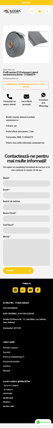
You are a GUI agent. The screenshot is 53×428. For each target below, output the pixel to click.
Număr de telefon (11, 201)
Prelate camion (10, 347)
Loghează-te (11, 84)
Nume (6, 178)
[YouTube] (30, 290)
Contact (6, 366)
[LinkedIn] (15, 290)
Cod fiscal (8, 225)
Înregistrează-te (25, 84)
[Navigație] (47, 11)
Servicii (6, 352)
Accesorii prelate (11, 361)
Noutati (6, 370)
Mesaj (6, 236)
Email (6, 189)
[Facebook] (37, 290)
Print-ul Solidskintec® (13, 357)
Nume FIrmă (9, 213)
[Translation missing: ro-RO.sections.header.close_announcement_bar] (51, 2)
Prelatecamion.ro (10, 78)
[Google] (23, 290)
